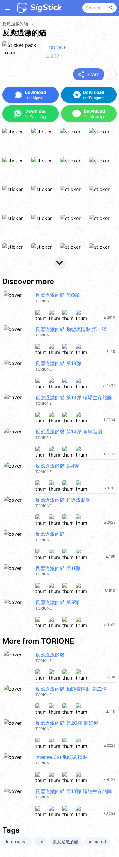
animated (97, 841)
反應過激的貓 (65, 841)
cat (40, 841)
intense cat (17, 841)
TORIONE (56, 47)
